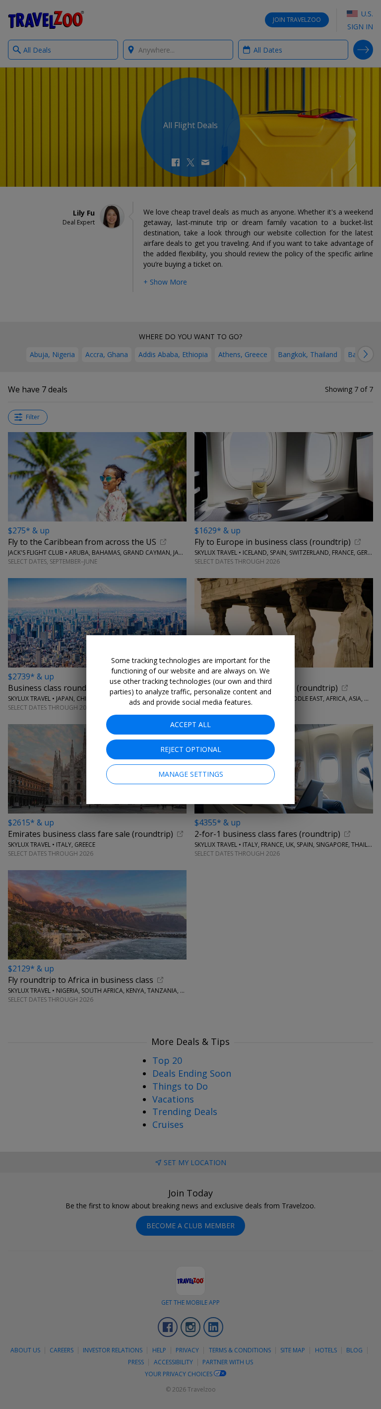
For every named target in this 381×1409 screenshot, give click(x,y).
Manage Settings (190, 774)
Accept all (190, 724)
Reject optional (190, 749)
